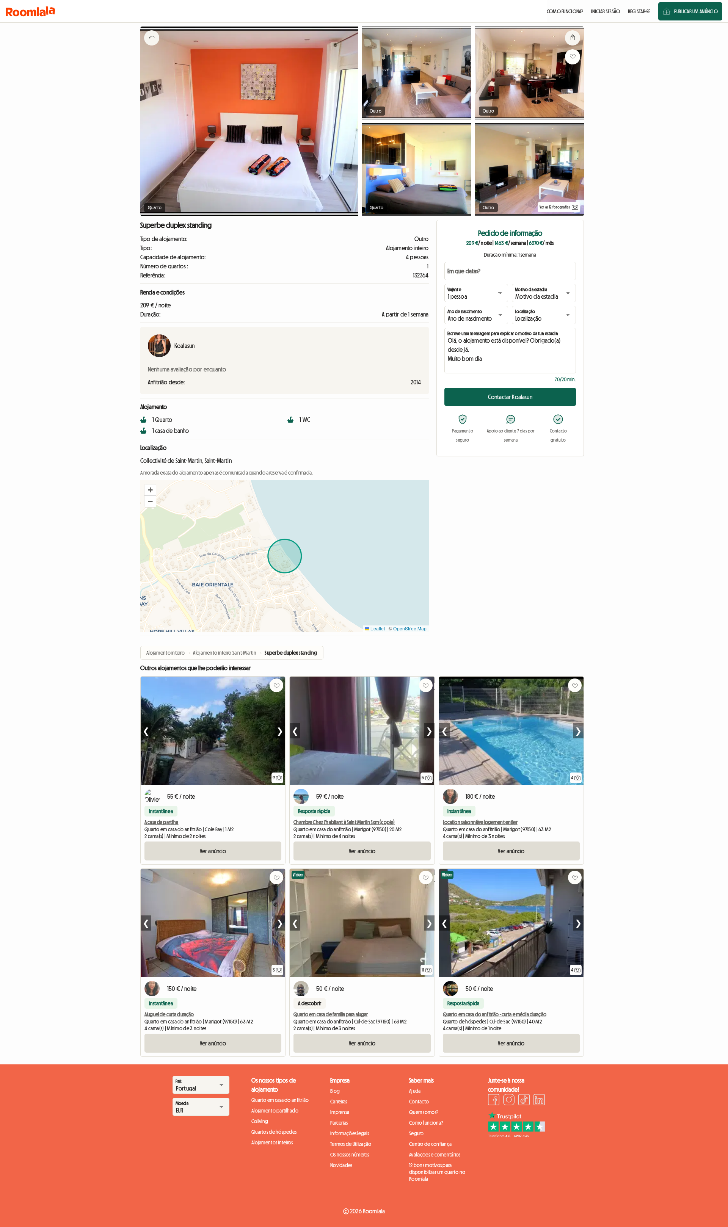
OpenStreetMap (410, 628)
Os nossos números (349, 1154)
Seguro (416, 1133)
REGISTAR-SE (639, 11)
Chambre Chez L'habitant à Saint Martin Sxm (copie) (344, 822)
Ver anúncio (213, 851)
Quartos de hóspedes (274, 1132)
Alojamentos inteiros (272, 1142)
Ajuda (414, 1091)
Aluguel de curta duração (169, 1014)
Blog (335, 1091)
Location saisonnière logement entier (480, 822)
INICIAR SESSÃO (605, 11)
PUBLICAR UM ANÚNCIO (696, 11)
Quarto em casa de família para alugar (330, 1014)
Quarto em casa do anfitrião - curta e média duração (494, 1014)
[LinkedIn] (539, 1101)
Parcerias (339, 1122)
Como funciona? (426, 1122)
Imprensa (339, 1112)
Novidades (341, 1165)
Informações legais (349, 1133)
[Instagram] (509, 1101)
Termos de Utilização (351, 1144)
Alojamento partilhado (274, 1110)
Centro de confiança (430, 1144)
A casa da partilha (161, 822)
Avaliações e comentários (435, 1154)
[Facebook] (493, 1101)
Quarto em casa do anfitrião (280, 1100)
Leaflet (377, 628)
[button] (150, 490)
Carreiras (338, 1101)
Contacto (419, 1101)
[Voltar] (151, 47)
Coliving (259, 1121)
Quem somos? (423, 1112)
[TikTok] (524, 1101)
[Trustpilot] (516, 1136)
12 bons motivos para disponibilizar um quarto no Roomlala (437, 1172)
